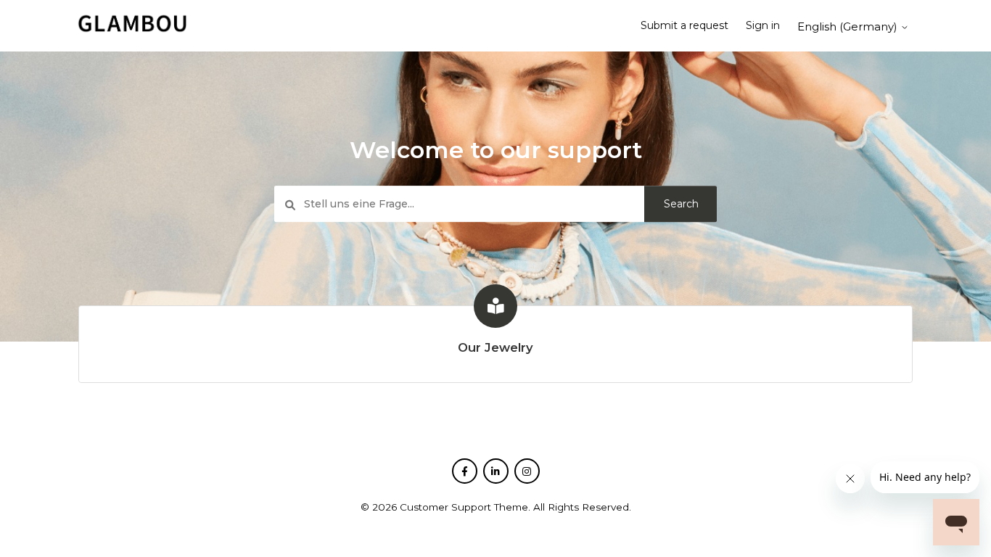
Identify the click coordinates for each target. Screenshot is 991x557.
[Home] (132, 31)
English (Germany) (848, 26)
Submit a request (684, 25)
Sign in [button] (763, 25)
